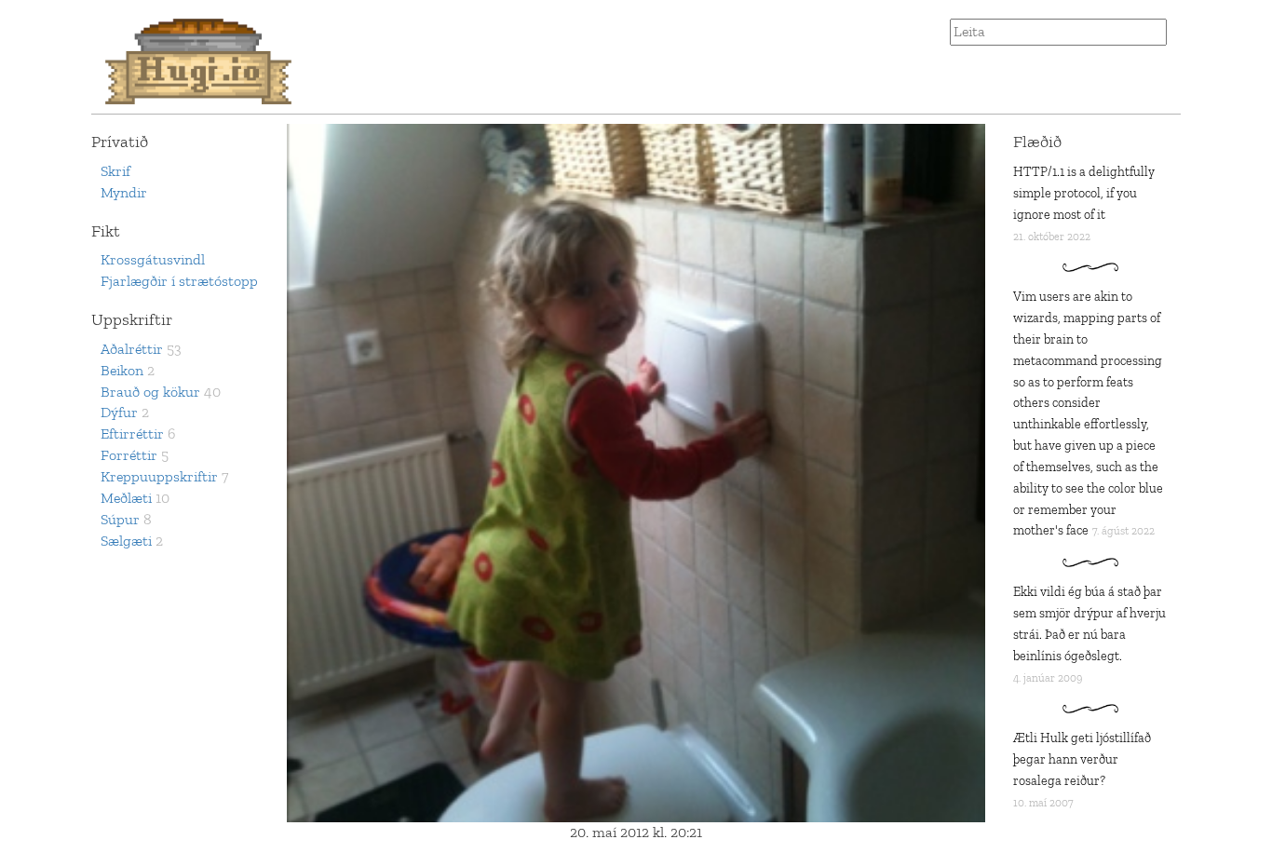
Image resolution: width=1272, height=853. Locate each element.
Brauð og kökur (150, 391)
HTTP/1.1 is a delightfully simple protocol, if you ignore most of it (1084, 193)
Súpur (120, 519)
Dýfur (119, 412)
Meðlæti (126, 498)
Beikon (122, 370)
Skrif (115, 171)
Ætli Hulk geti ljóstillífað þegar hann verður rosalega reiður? (1082, 759)
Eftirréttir (132, 433)
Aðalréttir (132, 349)
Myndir (124, 192)
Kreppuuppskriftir (159, 476)
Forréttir (129, 455)
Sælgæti (126, 540)
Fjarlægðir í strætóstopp (179, 281)
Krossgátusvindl (153, 259)
